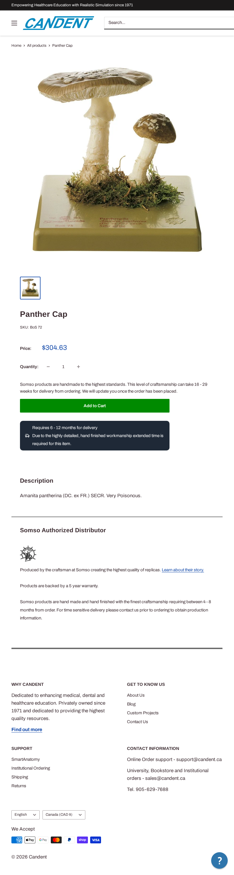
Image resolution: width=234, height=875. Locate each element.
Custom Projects (143, 713)
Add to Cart (95, 405)
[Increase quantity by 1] (78, 367)
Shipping (19, 777)
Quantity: (29, 366)
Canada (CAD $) (59, 815)
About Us (136, 695)
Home (16, 46)
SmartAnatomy (25, 759)
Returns (18, 786)
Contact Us (137, 721)
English (21, 815)
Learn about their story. (183, 570)
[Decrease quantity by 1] (48, 367)
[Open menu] (14, 23)
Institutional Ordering (30, 768)
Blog (131, 704)
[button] (219, 860)
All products (37, 46)
